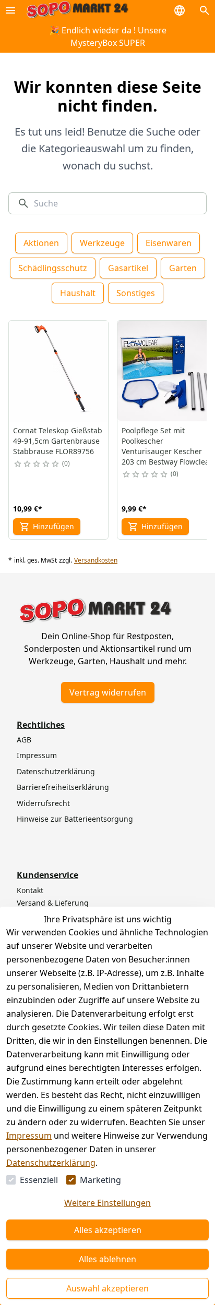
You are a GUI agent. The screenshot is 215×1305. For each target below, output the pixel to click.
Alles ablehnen (107, 1259)
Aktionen (41, 243)
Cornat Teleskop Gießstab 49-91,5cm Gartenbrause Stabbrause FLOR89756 (57, 440)
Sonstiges (135, 293)
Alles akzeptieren (107, 1230)
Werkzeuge (102, 243)
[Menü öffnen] (10, 10)
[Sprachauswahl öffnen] (179, 10)
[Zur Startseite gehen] (77, 10)
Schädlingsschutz (52, 268)
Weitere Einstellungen (107, 1203)
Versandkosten (95, 560)
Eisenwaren (169, 243)
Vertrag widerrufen (107, 692)
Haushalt (77, 293)
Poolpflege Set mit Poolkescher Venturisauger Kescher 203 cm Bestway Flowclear (167, 446)
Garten (183, 268)
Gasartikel (128, 268)
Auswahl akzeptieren (107, 1288)
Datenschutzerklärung (50, 1162)
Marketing (100, 1180)
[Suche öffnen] (204, 10)
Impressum (29, 1135)
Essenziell (39, 1180)
